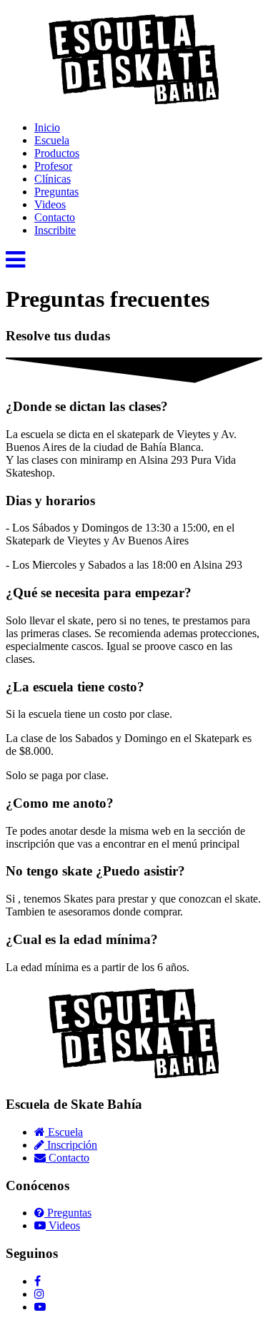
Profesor (53, 166)
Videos (50, 204)
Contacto (54, 217)
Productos (56, 153)
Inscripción (70, 1145)
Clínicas (52, 179)
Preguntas (56, 192)
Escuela (51, 140)
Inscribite (55, 230)
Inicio (47, 127)
